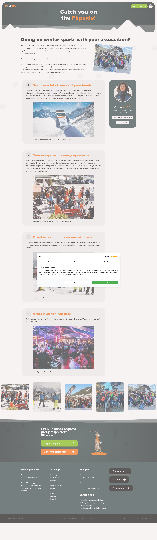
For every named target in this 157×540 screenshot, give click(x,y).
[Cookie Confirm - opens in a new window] (111, 256)
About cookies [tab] (78, 262)
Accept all (105, 282)
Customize (77, 282)
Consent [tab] (50, 262)
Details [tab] (106, 262)
